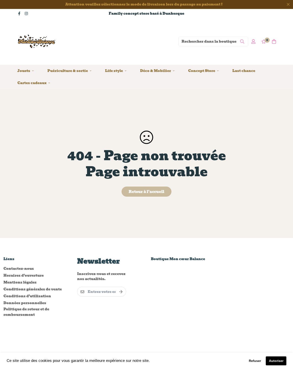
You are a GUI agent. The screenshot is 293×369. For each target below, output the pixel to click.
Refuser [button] (255, 361)
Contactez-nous (18, 268)
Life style (114, 70)
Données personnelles (24, 303)
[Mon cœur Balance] (36, 41)
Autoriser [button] (276, 361)
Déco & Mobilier (155, 70)
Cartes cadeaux (31, 82)
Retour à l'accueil (146, 192)
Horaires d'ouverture (23, 275)
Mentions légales (20, 282)
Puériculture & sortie (67, 70)
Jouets (23, 70)
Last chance (243, 70)
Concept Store (201, 70)
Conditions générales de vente (32, 289)
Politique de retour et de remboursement (26, 311)
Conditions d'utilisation (27, 296)
